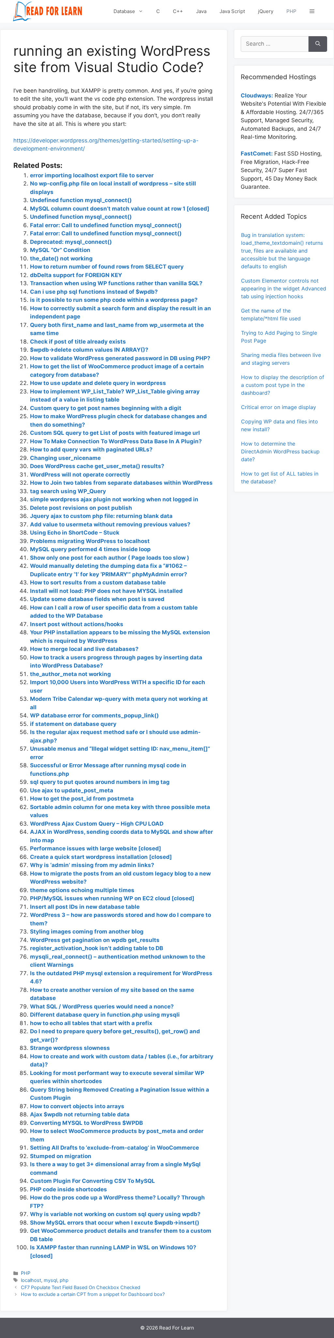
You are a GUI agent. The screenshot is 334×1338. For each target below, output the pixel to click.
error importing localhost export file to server (92, 175)
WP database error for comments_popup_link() (94, 715)
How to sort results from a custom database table (98, 582)
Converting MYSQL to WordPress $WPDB (86, 1123)
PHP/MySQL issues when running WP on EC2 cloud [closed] (112, 898)
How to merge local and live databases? (84, 649)
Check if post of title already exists (78, 341)
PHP (291, 11)
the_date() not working (61, 258)
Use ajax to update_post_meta (71, 790)
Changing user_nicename (65, 458)
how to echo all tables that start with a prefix (91, 1023)
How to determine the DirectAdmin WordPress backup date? (280, 451)
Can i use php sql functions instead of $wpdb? (94, 291)
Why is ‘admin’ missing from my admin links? (92, 865)
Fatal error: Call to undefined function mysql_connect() (106, 225)
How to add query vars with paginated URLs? (91, 449)
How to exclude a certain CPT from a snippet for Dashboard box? (93, 1294)
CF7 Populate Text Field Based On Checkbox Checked (80, 1287)
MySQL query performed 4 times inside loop (90, 549)
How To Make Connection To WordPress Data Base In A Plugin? (116, 441)
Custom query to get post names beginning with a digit (105, 408)
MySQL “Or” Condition (60, 250)
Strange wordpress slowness (70, 1048)
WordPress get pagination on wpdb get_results (94, 940)
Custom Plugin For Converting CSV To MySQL (92, 1181)
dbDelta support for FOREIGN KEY (76, 275)
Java (201, 11)
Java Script (232, 11)
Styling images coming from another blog (87, 931)
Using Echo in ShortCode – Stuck (74, 532)
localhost (31, 1280)
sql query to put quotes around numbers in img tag (100, 782)
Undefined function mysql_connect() (81, 200)
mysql (50, 1280)
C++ (178, 11)
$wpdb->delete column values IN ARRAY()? (89, 349)
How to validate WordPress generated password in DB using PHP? (120, 358)
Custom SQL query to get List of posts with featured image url (115, 433)
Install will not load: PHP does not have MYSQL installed (106, 591)
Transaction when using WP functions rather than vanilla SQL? (116, 283)
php (64, 1280)
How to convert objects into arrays (77, 1106)
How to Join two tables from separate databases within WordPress (121, 482)
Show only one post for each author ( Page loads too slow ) (109, 557)
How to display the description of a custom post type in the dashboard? (282, 385)
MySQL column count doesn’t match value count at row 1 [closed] (119, 208)
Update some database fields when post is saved (97, 599)
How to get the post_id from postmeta (82, 798)
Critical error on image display (278, 407)
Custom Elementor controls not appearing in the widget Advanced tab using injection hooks (283, 288)
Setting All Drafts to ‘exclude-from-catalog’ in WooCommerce (114, 1147)
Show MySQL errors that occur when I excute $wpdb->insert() (114, 1222)
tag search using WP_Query (68, 491)
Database (124, 11)
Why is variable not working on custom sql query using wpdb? (115, 1214)
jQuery (265, 11)
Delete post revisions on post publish (81, 508)
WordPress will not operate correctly (80, 474)
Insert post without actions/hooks (76, 624)
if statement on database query (73, 724)
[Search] (318, 44)
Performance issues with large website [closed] (95, 848)
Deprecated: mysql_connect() (71, 242)
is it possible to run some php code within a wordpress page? (114, 300)
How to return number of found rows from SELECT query (107, 266)
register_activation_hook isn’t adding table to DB (96, 948)
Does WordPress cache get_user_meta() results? (97, 466)
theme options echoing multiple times (82, 890)
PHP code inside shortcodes (68, 1189)
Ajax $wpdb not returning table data (79, 1114)
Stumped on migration (60, 1156)
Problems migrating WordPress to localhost (90, 541)
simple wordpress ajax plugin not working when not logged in (114, 499)
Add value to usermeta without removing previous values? (110, 524)
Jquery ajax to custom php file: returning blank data (101, 516)
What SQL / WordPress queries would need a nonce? (102, 1006)
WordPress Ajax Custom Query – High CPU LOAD (96, 823)
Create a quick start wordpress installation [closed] (101, 857)
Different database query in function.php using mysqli (105, 1014)
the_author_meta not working (70, 674)
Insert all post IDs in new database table (85, 907)
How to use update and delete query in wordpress (98, 383)
